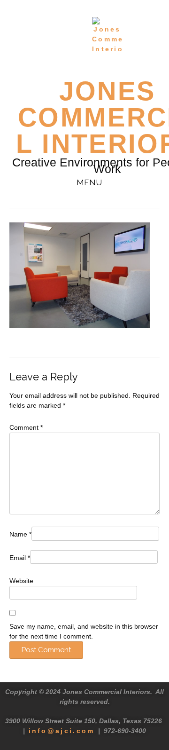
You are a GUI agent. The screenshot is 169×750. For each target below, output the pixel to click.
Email (19, 557)
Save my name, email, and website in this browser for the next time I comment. (83, 631)
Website (21, 580)
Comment (26, 427)
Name (20, 534)
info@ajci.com (62, 730)
